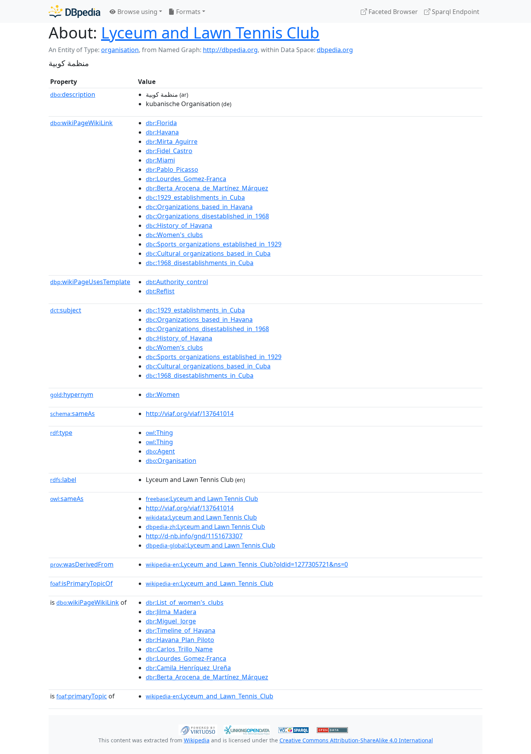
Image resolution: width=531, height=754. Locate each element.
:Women (163, 394)
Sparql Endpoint (454, 11)
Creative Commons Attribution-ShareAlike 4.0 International (356, 740)
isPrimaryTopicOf (81, 583)
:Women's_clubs (174, 234)
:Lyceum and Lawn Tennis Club (202, 498)
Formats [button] (188, 11)
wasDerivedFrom (82, 564)
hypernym (71, 394)
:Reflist (160, 291)
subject (65, 310)
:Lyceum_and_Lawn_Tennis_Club (209, 583)
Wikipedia (197, 740)
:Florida (161, 123)
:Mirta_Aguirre (171, 141)
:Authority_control (177, 282)
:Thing (159, 432)
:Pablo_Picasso (172, 169)
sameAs (72, 413)
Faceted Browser (392, 11)
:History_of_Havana (179, 225)
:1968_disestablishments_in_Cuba (199, 262)
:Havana (162, 132)
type (61, 432)
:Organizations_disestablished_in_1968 (207, 216)
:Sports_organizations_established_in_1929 (213, 244)
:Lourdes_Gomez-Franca (186, 179)
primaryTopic (81, 696)
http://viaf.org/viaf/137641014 (190, 413)
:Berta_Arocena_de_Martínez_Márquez (207, 188)
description (72, 94)
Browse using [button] (136, 11)
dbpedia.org (335, 49)
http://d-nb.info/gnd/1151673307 (194, 536)
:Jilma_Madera (171, 611)
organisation (120, 49)
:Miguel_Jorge (171, 621)
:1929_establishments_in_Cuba (195, 197)
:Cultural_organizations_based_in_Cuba (208, 253)
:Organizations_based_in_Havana (199, 206)
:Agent (160, 451)
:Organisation (171, 460)
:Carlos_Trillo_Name (179, 649)
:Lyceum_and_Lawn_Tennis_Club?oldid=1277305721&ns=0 (247, 564)
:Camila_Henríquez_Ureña (188, 667)
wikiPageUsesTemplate (90, 282)
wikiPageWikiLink (81, 123)
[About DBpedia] (74, 11)
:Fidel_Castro (169, 151)
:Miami (160, 160)
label (63, 479)
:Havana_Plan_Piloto (180, 639)
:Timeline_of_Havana (180, 630)
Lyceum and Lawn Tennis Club (210, 32)
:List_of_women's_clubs (185, 602)
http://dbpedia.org (230, 49)
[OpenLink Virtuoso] (197, 729)
